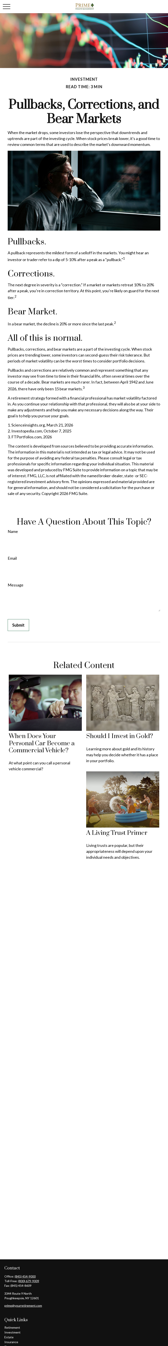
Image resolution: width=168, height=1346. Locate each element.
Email (12, 558)
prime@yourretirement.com (23, 1305)
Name (13, 531)
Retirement (12, 1327)
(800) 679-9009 (28, 1281)
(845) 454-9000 (25, 1276)
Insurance (11, 1342)
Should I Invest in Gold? (119, 736)
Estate (9, 1337)
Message (15, 584)
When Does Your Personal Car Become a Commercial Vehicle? (42, 743)
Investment (12, 1332)
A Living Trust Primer (116, 833)
